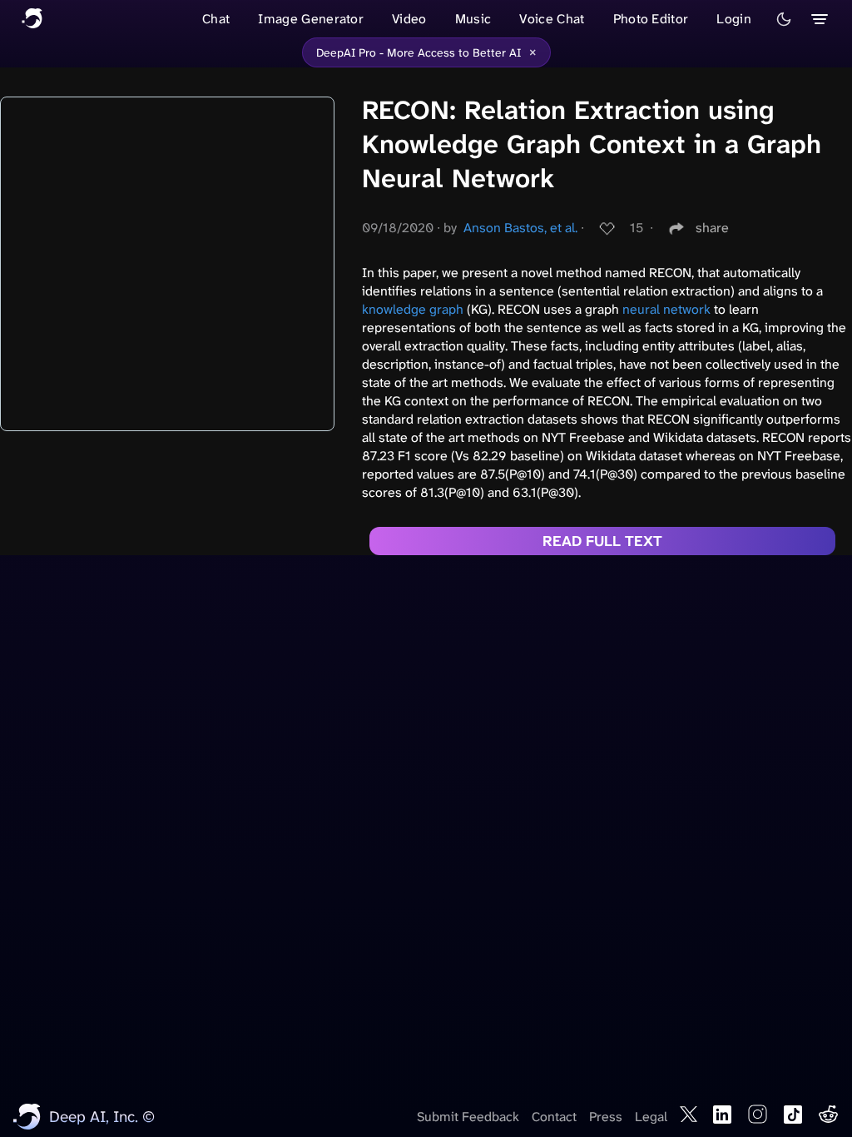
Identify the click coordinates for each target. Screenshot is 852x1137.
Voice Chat (551, 18)
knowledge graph (412, 309)
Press (605, 1116)
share (712, 227)
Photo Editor (651, 18)
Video (409, 18)
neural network (666, 309)
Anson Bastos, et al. (520, 227)
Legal (651, 1116)
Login (733, 18)
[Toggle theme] (783, 19)
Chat (216, 18)
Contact (554, 1116)
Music (473, 18)
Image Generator (311, 18)
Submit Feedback (468, 1116)
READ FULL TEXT (602, 541)
